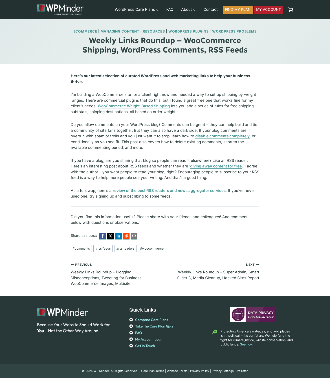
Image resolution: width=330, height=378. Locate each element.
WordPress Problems (234, 31)
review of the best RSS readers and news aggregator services (169, 190)
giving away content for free (216, 166)
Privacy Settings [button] (223, 371)
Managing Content (120, 31)
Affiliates (242, 371)
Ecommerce (85, 31)
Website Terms (177, 371)
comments (81, 248)
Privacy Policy (199, 371)
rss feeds (103, 248)
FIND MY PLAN (238, 9)
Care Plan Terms (152, 371)
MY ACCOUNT (268, 9)
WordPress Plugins (188, 31)
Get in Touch (145, 345)
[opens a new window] (102, 236)
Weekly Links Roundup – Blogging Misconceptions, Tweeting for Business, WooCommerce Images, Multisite (107, 274)
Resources (154, 31)
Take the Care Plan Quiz (154, 326)
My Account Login (149, 339)
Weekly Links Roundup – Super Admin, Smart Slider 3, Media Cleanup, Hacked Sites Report (218, 271)
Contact (210, 9)
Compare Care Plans (151, 319)
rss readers (125, 248)
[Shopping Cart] (289, 9)
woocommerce (152, 248)
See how (246, 344)
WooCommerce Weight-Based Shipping (134, 106)
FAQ (170, 9)
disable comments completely (222, 136)
